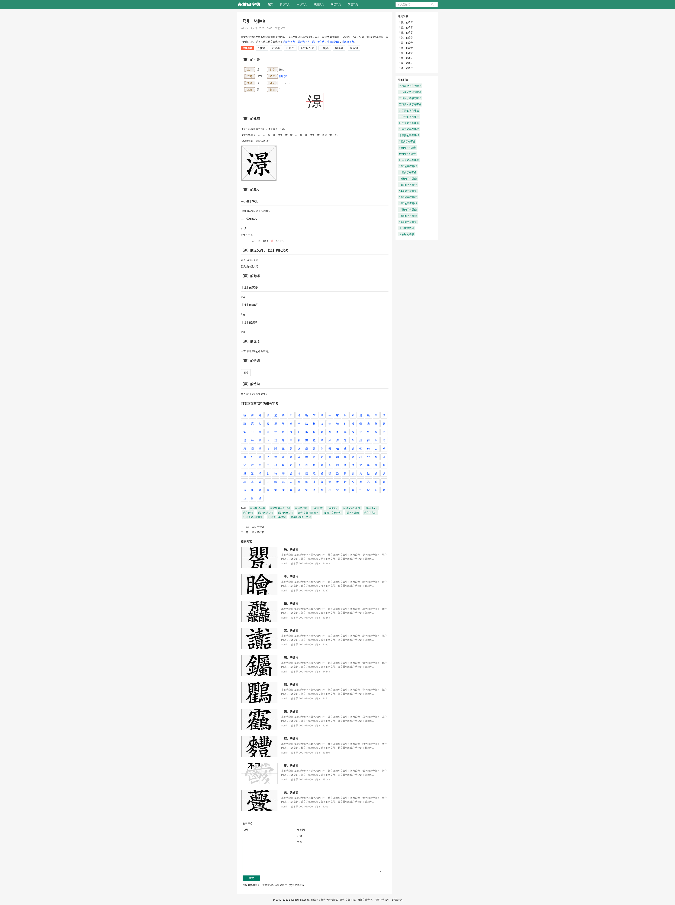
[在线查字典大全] (249, 4)
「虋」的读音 (405, 57)
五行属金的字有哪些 (410, 85)
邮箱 (299, 835)
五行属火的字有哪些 (410, 92)
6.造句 (354, 48)
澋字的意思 (370, 512)
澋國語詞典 (333, 41)
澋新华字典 (289, 41)
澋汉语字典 (348, 41)
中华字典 (302, 4)
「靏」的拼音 (289, 711)
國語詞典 (319, 4)
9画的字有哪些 (407, 153)
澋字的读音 (371, 508)
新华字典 (285, 4)
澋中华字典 (318, 41)
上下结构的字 (406, 228)
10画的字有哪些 (408, 166)
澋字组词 (248, 512)
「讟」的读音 (405, 27)
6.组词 (339, 48)
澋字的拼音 (301, 508)
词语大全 (397, 899)
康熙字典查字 (365, 899)
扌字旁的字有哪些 (409, 110)
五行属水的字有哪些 (410, 98)
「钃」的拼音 (289, 657)
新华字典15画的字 (308, 512)
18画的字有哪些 (408, 215)
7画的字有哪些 (407, 141)
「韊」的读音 (405, 63)
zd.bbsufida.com (299, 899)
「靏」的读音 (405, 42)
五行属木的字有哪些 (410, 104)
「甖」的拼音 (289, 549)
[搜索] (432, 4)
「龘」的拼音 (289, 603)
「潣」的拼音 (257, 526)
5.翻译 (325, 48)
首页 (270, 4)
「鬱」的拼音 (289, 765)
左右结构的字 (406, 234)
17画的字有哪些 (408, 209)
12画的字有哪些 (408, 178)
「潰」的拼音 (257, 532)
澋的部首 (318, 508)
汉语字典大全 (382, 899)
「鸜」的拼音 (289, 684)
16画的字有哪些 (408, 203)
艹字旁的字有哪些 (409, 116)
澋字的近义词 (265, 512)
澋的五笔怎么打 (351, 508)
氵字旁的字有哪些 (253, 517)
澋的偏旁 (333, 508)
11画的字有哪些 (407, 172)
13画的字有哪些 (408, 184)
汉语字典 (353, 4)
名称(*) (301, 829)
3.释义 (290, 48)
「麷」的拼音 (289, 738)
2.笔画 (276, 48)
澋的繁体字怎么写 (280, 508)
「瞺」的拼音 (289, 576)
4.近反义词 (307, 48)
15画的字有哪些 (332, 512)
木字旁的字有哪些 (409, 135)
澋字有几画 (352, 512)
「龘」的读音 (405, 22)
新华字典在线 (347, 899)
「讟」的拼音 (289, 630)
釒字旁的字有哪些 (409, 160)
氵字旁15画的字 (277, 517)
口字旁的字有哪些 (409, 122)
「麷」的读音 (405, 47)
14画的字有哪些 (408, 190)
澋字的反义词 (285, 512)
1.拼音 (262, 48)
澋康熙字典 (303, 41)
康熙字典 (336, 4)
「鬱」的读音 (405, 52)
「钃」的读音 (405, 32)
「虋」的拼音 (289, 792)
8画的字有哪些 (407, 147)
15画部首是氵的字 (301, 517)
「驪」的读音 (405, 68)
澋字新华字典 (257, 508)
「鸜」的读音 (405, 37)
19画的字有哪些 (408, 221)
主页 (299, 841)
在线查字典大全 (319, 899)
